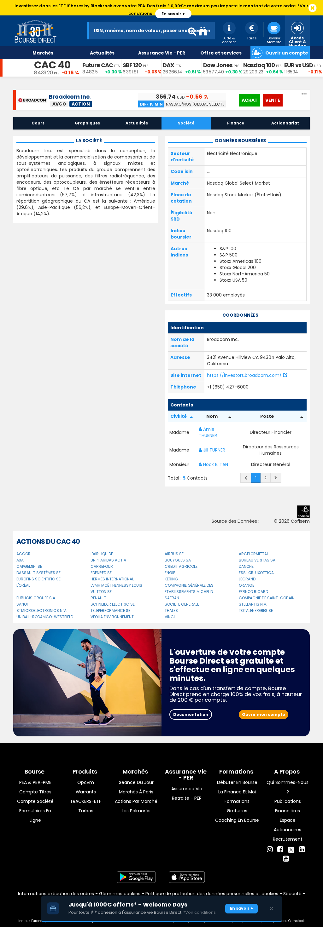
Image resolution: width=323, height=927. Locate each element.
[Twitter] (291, 848)
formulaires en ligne (35, 815)
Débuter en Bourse (237, 782)
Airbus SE (174, 553)
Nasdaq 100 (259, 65)
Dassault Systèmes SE (38, 572)
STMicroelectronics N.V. (41, 610)
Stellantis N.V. (253, 604)
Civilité (178, 416)
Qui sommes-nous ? (287, 787)
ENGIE (170, 572)
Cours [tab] (38, 123)
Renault (98, 598)
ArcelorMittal (253, 553)
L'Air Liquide (102, 553)
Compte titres (35, 792)
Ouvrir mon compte (263, 714)
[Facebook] (280, 849)
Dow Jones (217, 65)
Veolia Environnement (112, 616)
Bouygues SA (178, 560)
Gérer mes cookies (119, 893)
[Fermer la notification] (312, 8)
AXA (20, 560)
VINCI (170, 616)
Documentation (190, 714)
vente (272, 100)
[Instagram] (270, 849)
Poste (267, 416)
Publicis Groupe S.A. (36, 598)
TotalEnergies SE (256, 610)
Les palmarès (136, 811)
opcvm (85, 782)
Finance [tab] (235, 123)
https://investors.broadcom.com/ (245, 375)
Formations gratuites (237, 806)
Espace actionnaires (287, 825)
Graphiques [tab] (87, 123)
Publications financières (287, 806)
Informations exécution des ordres (56, 893)
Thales (171, 610)
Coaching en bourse (237, 820)
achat (250, 100)
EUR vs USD (298, 65)
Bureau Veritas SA (257, 560)
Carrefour (102, 566)
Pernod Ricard (253, 591)
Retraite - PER (187, 798)
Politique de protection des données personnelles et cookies (211, 893)
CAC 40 (52, 65)
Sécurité (292, 893)
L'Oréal (23, 585)
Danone (246, 566)
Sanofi (23, 604)
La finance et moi (237, 792)
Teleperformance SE (110, 610)
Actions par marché (136, 801)
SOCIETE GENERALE (182, 604)
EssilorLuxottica (256, 572)
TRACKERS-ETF (85, 801)
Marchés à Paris (136, 792)
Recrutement (287, 839)
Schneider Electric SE (113, 604)
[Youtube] (286, 859)
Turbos (85, 811)
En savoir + (173, 14)
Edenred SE (101, 572)
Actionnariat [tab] (285, 123)
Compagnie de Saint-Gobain (267, 598)
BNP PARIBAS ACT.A (108, 560)
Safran (172, 598)
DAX (168, 65)
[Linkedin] (302, 849)
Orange (246, 585)
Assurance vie (186, 789)
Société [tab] (186, 123)
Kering (171, 579)
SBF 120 (132, 65)
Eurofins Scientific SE (38, 579)
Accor (23, 553)
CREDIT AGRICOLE (181, 566)
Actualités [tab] (137, 123)
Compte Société (35, 801)
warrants (86, 792)
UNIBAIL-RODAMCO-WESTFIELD (44, 616)
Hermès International (112, 579)
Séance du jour (136, 782)
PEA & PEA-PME (35, 782)
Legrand (247, 579)
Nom (212, 416)
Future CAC (97, 65)
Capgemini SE (29, 566)
